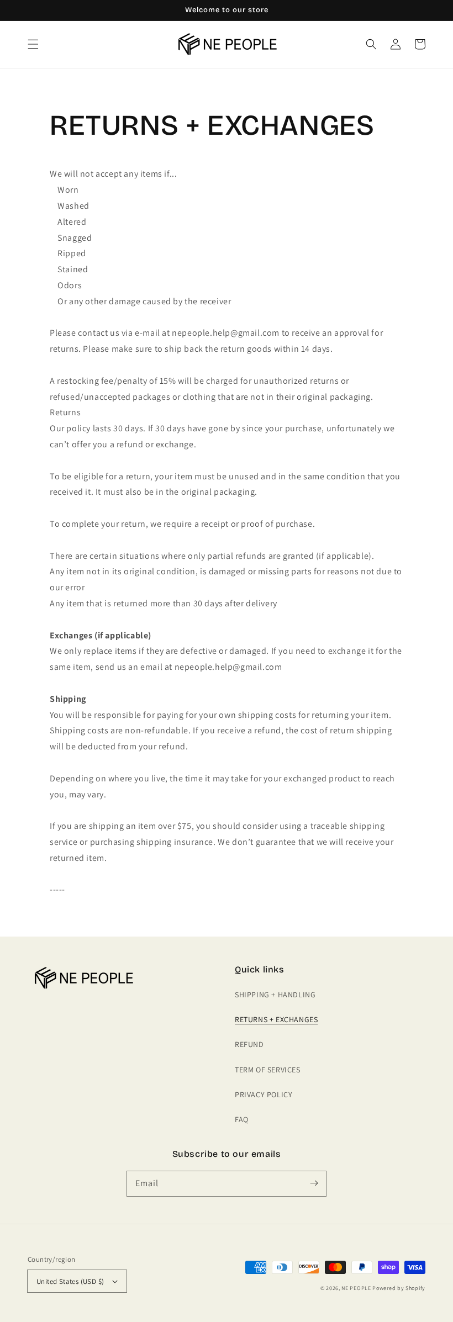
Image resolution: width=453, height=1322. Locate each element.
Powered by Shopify (398, 1288)
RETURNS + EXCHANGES (276, 1019)
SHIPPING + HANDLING (275, 995)
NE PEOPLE (356, 1288)
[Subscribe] (314, 1183)
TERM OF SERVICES (268, 1070)
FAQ (242, 1119)
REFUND (249, 1044)
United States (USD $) (70, 1281)
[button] (33, 44)
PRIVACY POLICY (263, 1094)
